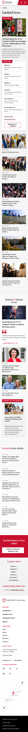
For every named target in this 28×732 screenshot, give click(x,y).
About (5, 622)
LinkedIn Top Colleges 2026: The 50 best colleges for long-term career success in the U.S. (10, 459)
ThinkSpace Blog (8, 116)
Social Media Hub (9, 107)
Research (13, 574)
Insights (6, 74)
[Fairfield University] (7, 2)
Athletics (7, 65)
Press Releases (8, 98)
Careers (5, 641)
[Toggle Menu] (25, 2)
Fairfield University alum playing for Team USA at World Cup (9, 525)
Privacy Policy (6, 722)
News (4, 632)
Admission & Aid (8, 618)
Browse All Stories (12, 125)
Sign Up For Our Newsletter (13, 550)
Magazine (7, 83)
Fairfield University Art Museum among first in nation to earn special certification (11, 472)
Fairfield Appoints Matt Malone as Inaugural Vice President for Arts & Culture (10, 256)
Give (4, 629)
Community (13, 577)
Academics (13, 569)
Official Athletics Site (9, 119)
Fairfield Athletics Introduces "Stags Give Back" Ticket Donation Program (10, 203)
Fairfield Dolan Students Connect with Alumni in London (9, 177)
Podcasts (7, 90)
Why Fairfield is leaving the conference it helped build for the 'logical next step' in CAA (11, 499)
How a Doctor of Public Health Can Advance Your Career (13, 419)
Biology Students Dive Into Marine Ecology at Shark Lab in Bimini (10, 230)
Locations (17, 660)
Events (5, 635)
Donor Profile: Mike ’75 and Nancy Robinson (10, 394)
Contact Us (7, 660)
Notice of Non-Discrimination (11, 728)
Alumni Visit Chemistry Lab (10, 152)
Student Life (7, 614)
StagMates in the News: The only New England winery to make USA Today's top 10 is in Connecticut (11, 485)
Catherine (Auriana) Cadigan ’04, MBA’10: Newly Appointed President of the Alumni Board (10, 368)
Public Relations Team (17, 590)
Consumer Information (9, 725)
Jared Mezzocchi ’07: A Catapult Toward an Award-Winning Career (13, 324)
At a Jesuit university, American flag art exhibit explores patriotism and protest (9, 511)
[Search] (21, 2)
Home (5, 8)
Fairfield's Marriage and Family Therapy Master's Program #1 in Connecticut (11, 283)
